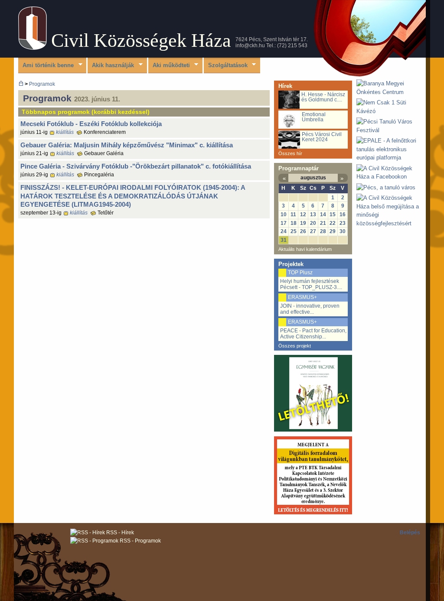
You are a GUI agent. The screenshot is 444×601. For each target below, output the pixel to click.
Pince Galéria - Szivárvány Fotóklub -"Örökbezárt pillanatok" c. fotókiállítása (135, 166)
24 (284, 231)
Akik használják (111, 65)
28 (323, 231)
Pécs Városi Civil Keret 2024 (322, 137)
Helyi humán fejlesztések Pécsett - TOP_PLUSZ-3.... (311, 284)
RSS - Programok (139, 541)
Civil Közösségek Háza (141, 40)
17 (284, 223)
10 (284, 214)
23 (343, 223)
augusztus (313, 178)
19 (303, 223)
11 (293, 214)
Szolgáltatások (226, 65)
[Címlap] (32, 48)
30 (343, 231)
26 (303, 231)
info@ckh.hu (250, 45)
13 (313, 214)
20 (313, 223)
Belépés (410, 533)
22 (333, 223)
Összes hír (290, 153)
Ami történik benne (46, 65)
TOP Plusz (300, 273)
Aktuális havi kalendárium (305, 249)
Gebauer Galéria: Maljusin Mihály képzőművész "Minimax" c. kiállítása (126, 145)
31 (284, 240)
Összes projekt (294, 345)
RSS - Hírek (119, 533)
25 (294, 231)
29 (333, 231)
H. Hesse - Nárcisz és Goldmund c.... (323, 97)
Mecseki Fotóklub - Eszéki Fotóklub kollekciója (91, 123)
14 (323, 214)
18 (294, 223)
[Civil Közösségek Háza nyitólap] (21, 84)
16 (343, 214)
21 (323, 223)
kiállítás (65, 132)
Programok (42, 84)
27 (313, 231)
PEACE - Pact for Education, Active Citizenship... (313, 334)
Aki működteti (169, 65)
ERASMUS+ (302, 297)
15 (333, 214)
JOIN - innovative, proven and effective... (310, 309)
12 (303, 214)
